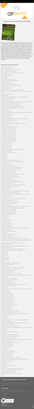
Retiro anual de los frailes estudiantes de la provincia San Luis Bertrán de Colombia (14, 322)
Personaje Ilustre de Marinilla (5, 290)
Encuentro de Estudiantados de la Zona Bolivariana (9, 180)
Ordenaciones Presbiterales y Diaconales (7, 282)
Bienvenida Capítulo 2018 (5, 95)
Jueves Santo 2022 (4, 232)
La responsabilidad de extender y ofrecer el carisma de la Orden (11, 242)
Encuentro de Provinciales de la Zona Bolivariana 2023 (9, 192)
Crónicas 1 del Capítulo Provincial (6, 143)
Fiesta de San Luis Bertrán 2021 (6, 204)
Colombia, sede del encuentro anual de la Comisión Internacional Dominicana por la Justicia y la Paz (17, 112)
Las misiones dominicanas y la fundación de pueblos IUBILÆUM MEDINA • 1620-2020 (14, 245)
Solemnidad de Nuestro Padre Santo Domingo (8, 337)
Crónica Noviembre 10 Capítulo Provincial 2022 (8, 127)
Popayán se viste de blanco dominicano (7, 293)
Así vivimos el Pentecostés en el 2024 (7, 94)
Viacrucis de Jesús (4, 364)
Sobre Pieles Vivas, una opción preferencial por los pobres (10, 334)
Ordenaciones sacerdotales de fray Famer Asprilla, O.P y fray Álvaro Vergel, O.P (13, 284)
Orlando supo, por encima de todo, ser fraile (8, 285)
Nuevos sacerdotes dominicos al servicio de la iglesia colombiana (11, 273)
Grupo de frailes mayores (5, 217)
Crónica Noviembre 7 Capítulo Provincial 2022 (8, 138)
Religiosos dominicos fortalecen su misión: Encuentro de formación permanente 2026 (14, 319)
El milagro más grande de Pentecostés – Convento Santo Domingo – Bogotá (13, 174)
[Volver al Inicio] (6, 1)
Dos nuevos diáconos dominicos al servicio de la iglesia (9, 166)
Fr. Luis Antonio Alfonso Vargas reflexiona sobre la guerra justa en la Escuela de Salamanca (15, 206)
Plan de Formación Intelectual (5, 292)
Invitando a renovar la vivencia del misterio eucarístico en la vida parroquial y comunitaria (15, 227)
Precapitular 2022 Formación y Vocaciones (7, 302)
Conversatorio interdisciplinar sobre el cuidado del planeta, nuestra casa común (13, 123)
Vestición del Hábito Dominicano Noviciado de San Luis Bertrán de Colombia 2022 (14, 359)
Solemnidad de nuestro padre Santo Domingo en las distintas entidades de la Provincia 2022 (15, 339)
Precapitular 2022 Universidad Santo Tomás (8, 305)
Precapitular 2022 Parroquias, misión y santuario (8, 304)
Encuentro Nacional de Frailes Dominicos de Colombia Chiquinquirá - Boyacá (13, 198)
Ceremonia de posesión (4, 109)
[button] (32, 1)
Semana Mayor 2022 (4, 333)
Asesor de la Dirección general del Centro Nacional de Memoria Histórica (12, 89)
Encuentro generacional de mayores (6, 195)
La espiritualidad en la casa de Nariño (7, 235)
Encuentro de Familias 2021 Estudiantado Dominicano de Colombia (11, 181)
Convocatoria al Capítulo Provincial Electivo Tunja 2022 (9, 126)
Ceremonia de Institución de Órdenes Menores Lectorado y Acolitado (12, 107)
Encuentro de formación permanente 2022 (8, 183)
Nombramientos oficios (4, 265)
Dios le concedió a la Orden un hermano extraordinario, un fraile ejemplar (13, 161)
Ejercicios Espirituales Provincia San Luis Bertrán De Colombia (10, 169)
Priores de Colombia (4, 316)
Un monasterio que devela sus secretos (7, 354)
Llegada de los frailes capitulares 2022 (7, 247)
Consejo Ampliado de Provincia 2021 (7, 121)
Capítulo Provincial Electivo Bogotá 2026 (7, 98)
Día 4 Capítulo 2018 (4, 158)
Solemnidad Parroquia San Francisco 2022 (7, 344)
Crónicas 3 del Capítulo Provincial (6, 146)
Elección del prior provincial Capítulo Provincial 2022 (9, 175)
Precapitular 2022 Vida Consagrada (6, 307)
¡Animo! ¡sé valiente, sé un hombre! (6, 68)
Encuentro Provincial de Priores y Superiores (8, 200)
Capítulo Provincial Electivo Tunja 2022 (7, 100)
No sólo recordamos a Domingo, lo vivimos (8, 264)
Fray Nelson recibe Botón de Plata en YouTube (8, 212)
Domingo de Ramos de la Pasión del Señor (7, 164)
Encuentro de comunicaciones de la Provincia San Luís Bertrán (11, 177)
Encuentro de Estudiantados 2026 (6, 178)
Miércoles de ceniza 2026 (5, 259)
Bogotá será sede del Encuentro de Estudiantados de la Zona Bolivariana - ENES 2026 (14, 97)
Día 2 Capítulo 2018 (4, 155)
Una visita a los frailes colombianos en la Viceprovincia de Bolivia (11, 357)
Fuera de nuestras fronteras (5, 215)
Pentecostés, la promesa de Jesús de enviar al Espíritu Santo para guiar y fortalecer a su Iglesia (16, 289)
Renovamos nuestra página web (6, 321)
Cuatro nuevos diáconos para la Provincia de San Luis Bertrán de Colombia (13, 149)
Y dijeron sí (2, 374)
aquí (5, 393)
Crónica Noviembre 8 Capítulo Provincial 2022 (8, 140)
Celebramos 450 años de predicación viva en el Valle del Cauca (11, 104)
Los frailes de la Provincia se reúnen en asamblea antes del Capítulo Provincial (13, 249)
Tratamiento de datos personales (6, 405)
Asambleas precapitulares (5, 86)
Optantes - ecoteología (4, 276)
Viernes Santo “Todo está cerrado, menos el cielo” (9, 365)
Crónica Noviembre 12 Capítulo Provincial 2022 (8, 130)
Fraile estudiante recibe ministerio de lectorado (8, 209)
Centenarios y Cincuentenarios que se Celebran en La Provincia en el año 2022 (13, 106)
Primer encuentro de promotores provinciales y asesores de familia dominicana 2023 (14, 313)
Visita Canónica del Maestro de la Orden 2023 (8, 371)
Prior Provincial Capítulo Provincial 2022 (7, 315)
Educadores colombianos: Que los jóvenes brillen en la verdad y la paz (12, 167)
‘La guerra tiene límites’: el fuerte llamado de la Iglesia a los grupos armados (13, 72)
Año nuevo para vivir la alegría (5, 82)
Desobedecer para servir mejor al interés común (8, 152)
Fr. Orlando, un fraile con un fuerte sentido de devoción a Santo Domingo (12, 207)
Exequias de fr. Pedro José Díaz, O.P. (6, 66)
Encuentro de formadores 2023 (6, 187)
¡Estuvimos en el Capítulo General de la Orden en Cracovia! (10, 69)
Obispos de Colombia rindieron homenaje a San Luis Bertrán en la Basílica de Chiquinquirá (15, 275)
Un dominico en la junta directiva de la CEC (7, 350)
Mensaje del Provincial (4, 252)
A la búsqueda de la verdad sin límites (7, 75)
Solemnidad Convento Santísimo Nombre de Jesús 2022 (10, 336)
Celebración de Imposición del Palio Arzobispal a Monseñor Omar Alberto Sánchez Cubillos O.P (16, 101)
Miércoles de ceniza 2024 (5, 258)
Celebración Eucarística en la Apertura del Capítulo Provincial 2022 (11, 103)
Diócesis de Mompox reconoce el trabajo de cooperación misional (11, 160)
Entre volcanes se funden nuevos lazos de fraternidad (9, 201)
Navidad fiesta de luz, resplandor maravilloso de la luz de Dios (11, 262)
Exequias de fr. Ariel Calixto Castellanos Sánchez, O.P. (9, 203)
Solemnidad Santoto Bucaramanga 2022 (7, 345)
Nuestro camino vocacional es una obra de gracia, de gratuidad (11, 269)
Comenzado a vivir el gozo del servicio (7, 114)
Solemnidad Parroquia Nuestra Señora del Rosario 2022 (10, 342)
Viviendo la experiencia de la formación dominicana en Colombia (11, 373)
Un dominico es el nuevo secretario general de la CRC (9, 351)
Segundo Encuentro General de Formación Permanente (10, 331)
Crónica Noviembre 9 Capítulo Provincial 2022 (8, 141)
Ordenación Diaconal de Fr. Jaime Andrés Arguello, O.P (9, 278)
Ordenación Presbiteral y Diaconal (6, 281)
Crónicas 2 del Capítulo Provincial (6, 144)
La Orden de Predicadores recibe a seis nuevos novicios (10, 237)
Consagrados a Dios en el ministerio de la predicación (9, 120)
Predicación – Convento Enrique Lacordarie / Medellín (9, 310)
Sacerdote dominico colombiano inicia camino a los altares (10, 325)
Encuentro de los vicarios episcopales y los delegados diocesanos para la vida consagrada (15, 190)
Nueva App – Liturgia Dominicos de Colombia (8, 270)
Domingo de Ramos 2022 (5, 163)
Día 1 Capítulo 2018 (4, 154)
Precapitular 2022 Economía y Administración (8, 299)
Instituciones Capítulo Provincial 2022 (7, 226)
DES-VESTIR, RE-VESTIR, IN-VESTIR (6, 150)
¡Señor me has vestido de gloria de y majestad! (8, 71)
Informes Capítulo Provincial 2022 (6, 220)
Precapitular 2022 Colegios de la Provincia (7, 296)
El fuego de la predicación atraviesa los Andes (8, 172)
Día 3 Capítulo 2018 (4, 157)
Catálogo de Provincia (4, 404)
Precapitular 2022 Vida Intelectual (6, 309)
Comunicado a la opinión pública (6, 115)
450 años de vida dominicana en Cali (6, 74)
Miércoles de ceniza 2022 (5, 256)
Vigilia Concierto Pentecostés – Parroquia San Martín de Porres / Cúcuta (12, 368)
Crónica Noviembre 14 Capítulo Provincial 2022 (8, 132)
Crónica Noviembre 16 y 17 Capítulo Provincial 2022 (9, 135)
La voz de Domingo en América (6, 244)
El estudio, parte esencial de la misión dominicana (9, 170)
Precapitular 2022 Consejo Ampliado (7, 298)
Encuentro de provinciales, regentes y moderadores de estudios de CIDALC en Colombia (15, 194)
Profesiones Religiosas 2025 (5, 318)
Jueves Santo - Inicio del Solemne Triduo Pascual (8, 230)
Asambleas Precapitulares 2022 (6, 88)
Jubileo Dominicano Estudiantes (6, 229)
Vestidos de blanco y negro (5, 362)
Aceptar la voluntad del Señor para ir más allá (8, 79)
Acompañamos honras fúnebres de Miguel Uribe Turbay (10, 80)
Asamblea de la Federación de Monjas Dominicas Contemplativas (11, 85)
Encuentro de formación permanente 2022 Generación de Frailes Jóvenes (13, 184)
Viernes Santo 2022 (4, 367)
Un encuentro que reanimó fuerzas (6, 353)
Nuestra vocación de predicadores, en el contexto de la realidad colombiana (13, 267)
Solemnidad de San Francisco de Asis (7, 340)
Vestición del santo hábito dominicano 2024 (8, 360)
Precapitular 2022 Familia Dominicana (7, 301)
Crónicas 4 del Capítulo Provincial (6, 147)
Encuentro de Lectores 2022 (5, 189)
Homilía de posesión (4, 218)
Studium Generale (4, 348)
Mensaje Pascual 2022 (4, 255)
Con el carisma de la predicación (6, 117)
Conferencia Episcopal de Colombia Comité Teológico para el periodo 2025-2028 (14, 118)
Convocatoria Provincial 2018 (5, 124)
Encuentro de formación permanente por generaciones (10, 186)
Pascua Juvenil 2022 (4, 287)
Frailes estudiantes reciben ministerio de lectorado (9, 210)
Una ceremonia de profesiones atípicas (7, 356)
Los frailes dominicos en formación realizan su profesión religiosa (11, 250)
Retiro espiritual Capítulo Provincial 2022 (7, 324)
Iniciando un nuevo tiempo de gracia (6, 223)
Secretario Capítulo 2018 (5, 330)
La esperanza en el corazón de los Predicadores (8, 234)
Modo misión (3, 261)
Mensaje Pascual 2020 (4, 253)
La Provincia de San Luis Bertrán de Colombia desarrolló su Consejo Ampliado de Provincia (15, 238)
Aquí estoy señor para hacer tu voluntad (7, 83)
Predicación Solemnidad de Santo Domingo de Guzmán (9, 312)
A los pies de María (4, 77)
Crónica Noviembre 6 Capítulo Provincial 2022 (8, 137)
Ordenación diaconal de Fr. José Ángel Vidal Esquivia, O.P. (10, 279)
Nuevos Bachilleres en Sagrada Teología (7, 272)
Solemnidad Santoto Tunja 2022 (6, 347)
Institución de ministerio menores (6, 224)
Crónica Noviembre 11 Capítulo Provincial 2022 (8, 129)
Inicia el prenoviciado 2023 (5, 221)
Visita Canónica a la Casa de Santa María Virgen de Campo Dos (11, 370)
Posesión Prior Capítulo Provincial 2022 (7, 295)
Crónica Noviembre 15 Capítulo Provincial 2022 (8, 134)
